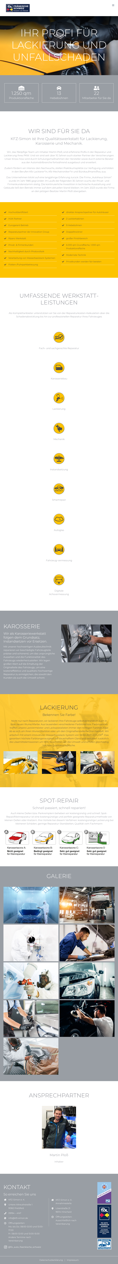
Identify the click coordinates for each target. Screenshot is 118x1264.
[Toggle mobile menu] (113, 5)
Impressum (73, 1260)
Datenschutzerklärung (51, 1260)
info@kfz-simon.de (18, 1218)
